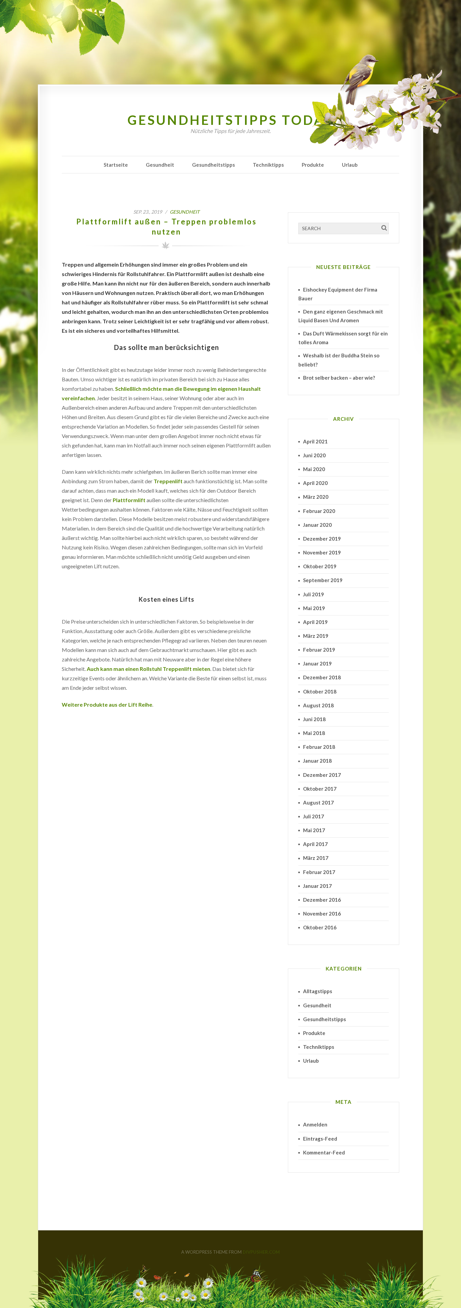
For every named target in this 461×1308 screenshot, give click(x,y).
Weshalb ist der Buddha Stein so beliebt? (338, 359)
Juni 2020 (314, 455)
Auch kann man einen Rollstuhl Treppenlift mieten (148, 668)
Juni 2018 (314, 719)
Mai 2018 (314, 733)
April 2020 (315, 483)
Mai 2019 (314, 608)
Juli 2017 (313, 816)
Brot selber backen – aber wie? (339, 378)
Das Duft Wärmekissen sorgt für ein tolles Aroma (343, 337)
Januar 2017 (317, 886)
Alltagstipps (317, 991)
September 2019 (323, 580)
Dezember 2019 (322, 539)
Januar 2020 (317, 525)
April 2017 (315, 844)
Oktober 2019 (319, 566)
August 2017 (318, 802)
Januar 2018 (317, 761)
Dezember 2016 (322, 900)
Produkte (313, 165)
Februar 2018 (319, 747)
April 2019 (315, 622)
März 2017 (315, 858)
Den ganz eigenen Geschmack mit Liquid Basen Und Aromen (340, 315)
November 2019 (322, 552)
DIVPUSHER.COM (261, 1252)
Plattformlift (129, 500)
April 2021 (315, 441)
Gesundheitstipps (213, 165)
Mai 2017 (314, 830)
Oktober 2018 (319, 691)
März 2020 (315, 497)
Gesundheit (160, 165)
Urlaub (350, 165)
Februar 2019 (319, 650)
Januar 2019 (317, 663)
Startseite (116, 165)
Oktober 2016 (319, 927)
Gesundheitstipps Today (231, 120)
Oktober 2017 (319, 789)
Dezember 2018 (322, 677)
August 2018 (318, 705)
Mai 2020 (314, 469)
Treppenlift (168, 481)
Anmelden (315, 1124)
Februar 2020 (319, 511)
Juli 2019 (313, 594)
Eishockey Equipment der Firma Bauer (337, 294)
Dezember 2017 (322, 775)
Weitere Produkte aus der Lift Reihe (107, 704)
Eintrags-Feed (320, 1139)
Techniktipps (268, 165)
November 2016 (322, 913)
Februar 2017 (319, 872)
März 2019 (315, 636)
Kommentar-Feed (324, 1152)
